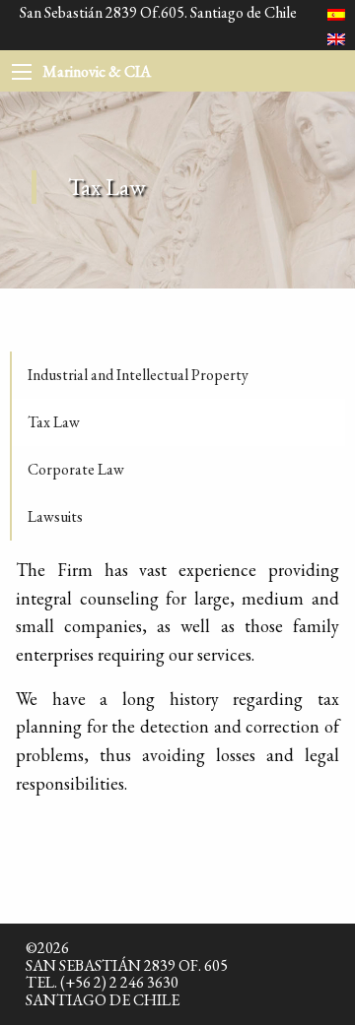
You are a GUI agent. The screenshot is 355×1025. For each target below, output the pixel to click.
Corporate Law (76, 469)
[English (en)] (336, 38)
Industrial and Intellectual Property (138, 374)
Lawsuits (55, 516)
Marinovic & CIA (96, 71)
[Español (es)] (336, 12)
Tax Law (54, 422)
